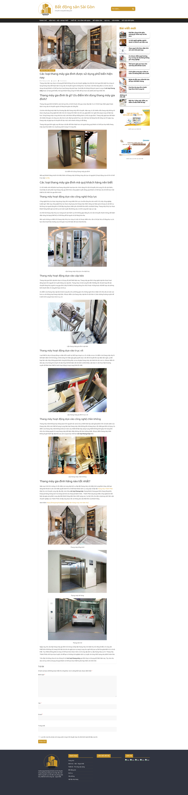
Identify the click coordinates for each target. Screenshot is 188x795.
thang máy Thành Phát (105, 488)
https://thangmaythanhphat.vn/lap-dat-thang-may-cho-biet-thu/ (68, 502)
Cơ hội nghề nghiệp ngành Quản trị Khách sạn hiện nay (138, 41)
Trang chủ (43, 20)
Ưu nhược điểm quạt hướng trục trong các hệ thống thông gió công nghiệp (139, 58)
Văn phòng (115, 20)
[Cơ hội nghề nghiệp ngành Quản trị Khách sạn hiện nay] (122, 42)
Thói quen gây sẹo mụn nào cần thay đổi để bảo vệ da (138, 65)
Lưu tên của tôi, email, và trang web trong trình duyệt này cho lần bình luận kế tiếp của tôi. (69, 737)
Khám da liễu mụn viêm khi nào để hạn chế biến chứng (139, 80)
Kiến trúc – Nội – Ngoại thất (58, 20)
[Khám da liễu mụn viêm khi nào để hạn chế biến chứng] (122, 81)
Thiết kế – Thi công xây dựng (80, 20)
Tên (39, 703)
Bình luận (41, 675)
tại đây (47, 178)
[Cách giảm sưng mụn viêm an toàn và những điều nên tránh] (122, 73)
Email (40, 714)
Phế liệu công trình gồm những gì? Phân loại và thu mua (138, 34)
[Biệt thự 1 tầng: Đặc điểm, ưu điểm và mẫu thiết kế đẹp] (122, 102)
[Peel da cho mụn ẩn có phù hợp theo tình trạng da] (122, 89)
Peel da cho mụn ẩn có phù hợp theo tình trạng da (138, 88)
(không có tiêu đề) (123, 96)
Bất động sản (97, 20)
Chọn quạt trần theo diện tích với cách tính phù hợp (139, 49)
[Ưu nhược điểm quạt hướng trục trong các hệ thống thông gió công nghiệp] (122, 58)
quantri (55, 81)
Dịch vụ (107, 20)
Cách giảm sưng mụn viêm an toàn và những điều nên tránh (139, 73)
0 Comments (63, 81)
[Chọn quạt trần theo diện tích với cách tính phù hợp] (122, 50)
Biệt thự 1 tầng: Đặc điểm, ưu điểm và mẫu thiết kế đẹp (138, 102)
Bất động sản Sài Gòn (75, 6)
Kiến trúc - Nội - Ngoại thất (47, 70)
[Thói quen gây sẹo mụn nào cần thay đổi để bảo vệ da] (122, 66)
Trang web (41, 726)
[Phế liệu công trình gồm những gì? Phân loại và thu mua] (122, 34)
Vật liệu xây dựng (128, 20)
